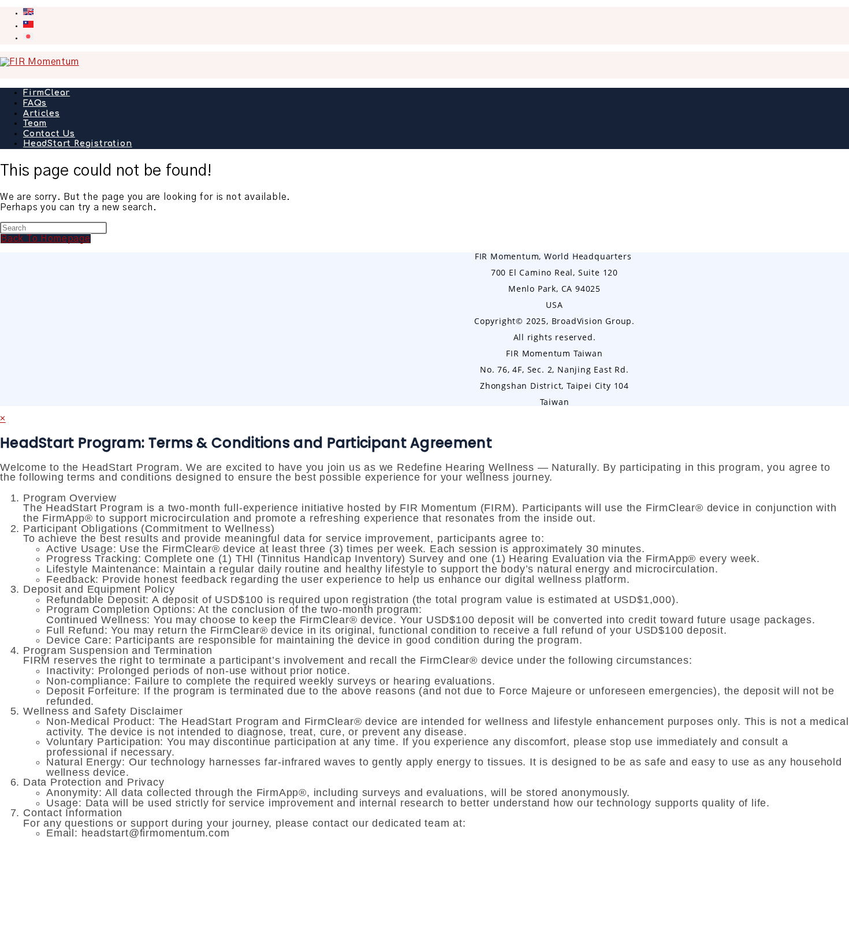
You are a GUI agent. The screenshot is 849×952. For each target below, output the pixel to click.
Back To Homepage (46, 238)
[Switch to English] (28, 12)
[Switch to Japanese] (28, 37)
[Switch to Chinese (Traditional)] (28, 25)
